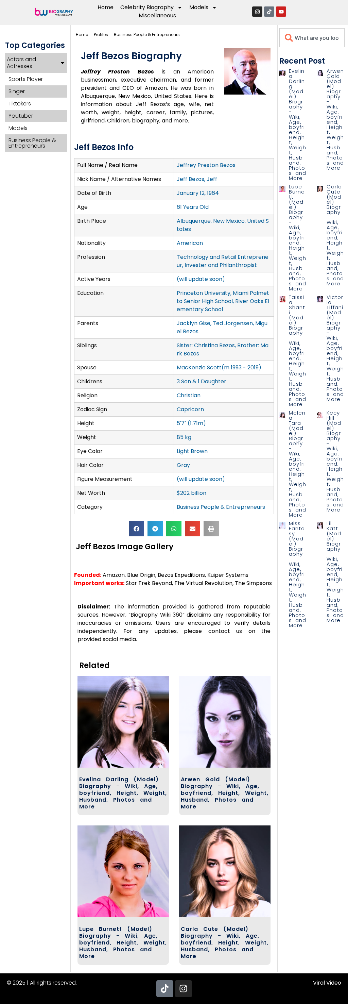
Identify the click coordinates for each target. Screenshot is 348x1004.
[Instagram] (257, 11)
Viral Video (327, 983)
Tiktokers (19, 103)
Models (18, 128)
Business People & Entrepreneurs (32, 143)
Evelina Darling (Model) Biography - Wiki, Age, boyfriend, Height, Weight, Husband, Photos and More (123, 792)
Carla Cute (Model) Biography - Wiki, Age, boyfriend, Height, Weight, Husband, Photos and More (224, 942)
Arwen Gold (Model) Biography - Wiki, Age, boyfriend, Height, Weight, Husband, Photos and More (224, 792)
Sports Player (25, 79)
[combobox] (312, 37)
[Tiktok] (269, 11)
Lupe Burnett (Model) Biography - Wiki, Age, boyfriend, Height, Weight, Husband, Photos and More (123, 942)
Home (106, 7)
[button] (136, 528)
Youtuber (20, 116)
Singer (16, 91)
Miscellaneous (157, 15)
